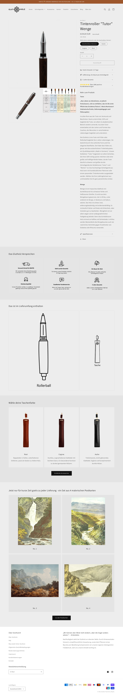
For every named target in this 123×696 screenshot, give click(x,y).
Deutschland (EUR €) (15, 689)
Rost (93, 48)
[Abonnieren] (41, 672)
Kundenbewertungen (15, 657)
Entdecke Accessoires (61, 473)
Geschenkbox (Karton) (89, 44)
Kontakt (11, 661)
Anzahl (82, 52)
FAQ (10, 640)
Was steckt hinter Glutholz (17, 644)
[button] (105, 9)
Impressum (12, 654)
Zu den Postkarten (61, 618)
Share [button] (84, 239)
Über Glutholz (13, 637)
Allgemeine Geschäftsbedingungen (19, 647)
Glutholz (103, 691)
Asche (104, 44)
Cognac (84, 48)
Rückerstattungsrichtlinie (17, 651)
